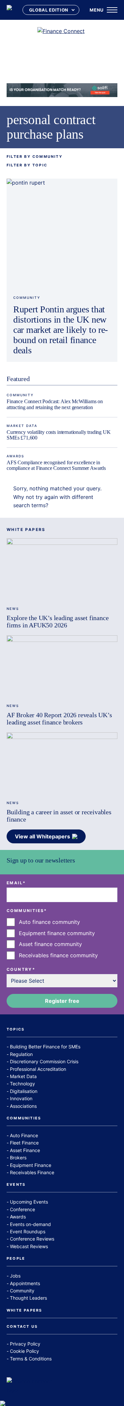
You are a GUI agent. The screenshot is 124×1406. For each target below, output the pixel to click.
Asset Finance (25, 1150)
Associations (23, 1106)
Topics (15, 1030)
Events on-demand (30, 1224)
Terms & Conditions (31, 1358)
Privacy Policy (25, 1344)
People (16, 1259)
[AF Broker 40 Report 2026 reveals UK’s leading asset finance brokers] (62, 666)
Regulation (21, 1054)
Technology (22, 1083)
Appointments (25, 1283)
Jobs (15, 1276)
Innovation (21, 1098)
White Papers (24, 1311)
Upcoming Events (29, 1202)
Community (26, 297)
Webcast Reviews (29, 1246)
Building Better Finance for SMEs (45, 1046)
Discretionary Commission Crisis (44, 1061)
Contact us (22, 1327)
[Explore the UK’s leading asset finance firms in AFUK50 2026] (62, 569)
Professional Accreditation (38, 1069)
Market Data (22, 426)
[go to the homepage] (9, 10)
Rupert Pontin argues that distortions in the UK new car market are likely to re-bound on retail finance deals (60, 329)
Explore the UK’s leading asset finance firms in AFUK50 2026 (57, 621)
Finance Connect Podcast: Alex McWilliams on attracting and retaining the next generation (55, 404)
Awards (15, 456)
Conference (22, 1209)
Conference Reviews (32, 1239)
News (13, 609)
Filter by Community (34, 156)
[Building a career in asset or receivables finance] (62, 763)
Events (16, 1185)
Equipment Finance (30, 1165)
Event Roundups (27, 1231)
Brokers (18, 1157)
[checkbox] (62, 939)
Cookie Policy (24, 1351)
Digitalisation (23, 1091)
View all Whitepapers (42, 836)
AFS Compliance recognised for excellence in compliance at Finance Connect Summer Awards (56, 465)
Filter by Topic (27, 165)
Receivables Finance (32, 1172)
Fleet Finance (24, 1142)
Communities (24, 1118)
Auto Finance (24, 1135)
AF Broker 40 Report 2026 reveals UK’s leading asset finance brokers (59, 718)
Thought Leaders (28, 1298)
